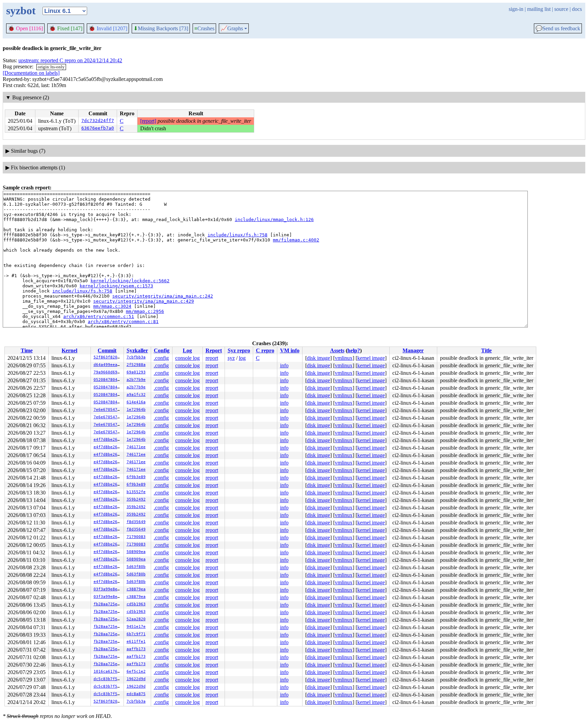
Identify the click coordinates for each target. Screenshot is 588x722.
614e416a (136, 402)
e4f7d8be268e (108, 439)
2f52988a (136, 365)
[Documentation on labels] (31, 73)
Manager (413, 350)
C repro (265, 350)
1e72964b (136, 409)
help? (353, 350)
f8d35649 (136, 522)
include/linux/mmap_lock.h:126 (274, 219)
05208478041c (108, 379)
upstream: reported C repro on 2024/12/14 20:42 (70, 60)
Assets (337, 350)
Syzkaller (137, 350)
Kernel (69, 350)
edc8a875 (136, 694)
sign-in (516, 9)
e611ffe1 (136, 641)
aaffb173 (136, 649)
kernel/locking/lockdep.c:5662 (130, 280)
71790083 (136, 537)
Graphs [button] (231, 29)
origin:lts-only (51, 66)
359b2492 (136, 499)
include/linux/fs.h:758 (237, 234)
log (242, 358)
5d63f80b (136, 567)
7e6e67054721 (108, 409)
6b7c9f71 (136, 634)
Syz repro (239, 350)
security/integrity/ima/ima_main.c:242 (162, 296)
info (284, 365)
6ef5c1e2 (136, 671)
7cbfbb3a (136, 357)
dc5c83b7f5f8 (108, 679)
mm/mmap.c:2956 (145, 311)
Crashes (204, 28)
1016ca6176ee (108, 671)
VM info (289, 350)
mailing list (539, 9)
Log (187, 350)
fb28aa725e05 (108, 604)
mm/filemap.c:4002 (296, 239)
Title (486, 350)
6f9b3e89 (136, 477)
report (212, 358)
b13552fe (136, 492)
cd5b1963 (136, 604)
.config (161, 358)
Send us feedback (558, 29)
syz (231, 358)
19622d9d (136, 679)
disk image (318, 358)
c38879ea (136, 589)
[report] (148, 121)
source (561, 9)
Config (161, 350)
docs (577, 9)
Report (214, 350)
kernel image (371, 358)
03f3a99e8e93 (108, 589)
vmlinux (344, 358)
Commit (107, 350)
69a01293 (136, 372)
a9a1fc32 (136, 394)
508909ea (136, 552)
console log (187, 358)
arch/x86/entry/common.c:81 (123, 321)
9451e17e (136, 626)
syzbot (21, 10)
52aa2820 (136, 619)
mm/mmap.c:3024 (112, 306)
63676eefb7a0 (97, 128)
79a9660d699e (108, 372)
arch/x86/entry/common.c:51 (98, 316)
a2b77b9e (136, 379)
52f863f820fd (108, 357)
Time (27, 350)
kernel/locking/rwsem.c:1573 (116, 285)
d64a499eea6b (108, 365)
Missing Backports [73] (160, 29)
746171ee (136, 447)
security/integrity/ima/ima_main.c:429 (143, 301)
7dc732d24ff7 (97, 120)
